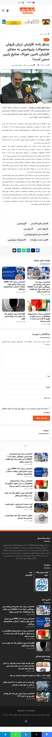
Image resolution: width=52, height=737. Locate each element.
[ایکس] (33, 250)
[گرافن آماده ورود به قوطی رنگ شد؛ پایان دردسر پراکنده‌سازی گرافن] (13, 305)
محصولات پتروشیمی (16, 240)
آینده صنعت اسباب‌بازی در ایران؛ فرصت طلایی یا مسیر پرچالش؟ (18, 505)
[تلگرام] (19, 250)
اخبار (41, 34)
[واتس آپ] (24, 250)
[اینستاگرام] (26, 721)
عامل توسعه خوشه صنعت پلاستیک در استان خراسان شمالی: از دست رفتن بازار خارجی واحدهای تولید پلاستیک (18, 666)
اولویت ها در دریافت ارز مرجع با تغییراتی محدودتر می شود (30, 675)
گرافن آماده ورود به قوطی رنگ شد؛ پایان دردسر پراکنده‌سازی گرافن (14, 316)
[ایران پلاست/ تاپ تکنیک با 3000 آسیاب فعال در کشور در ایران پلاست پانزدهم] (43, 686)
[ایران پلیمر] (26, 11)
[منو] (3, 12)
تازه (25, 445)
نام (48, 376)
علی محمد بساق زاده (38, 240)
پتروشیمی (21, 223)
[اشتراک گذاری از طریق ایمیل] (14, 250)
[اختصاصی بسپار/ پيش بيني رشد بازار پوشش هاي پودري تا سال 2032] (43, 697)
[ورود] (7, 12)
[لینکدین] (28, 250)
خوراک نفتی (42, 229)
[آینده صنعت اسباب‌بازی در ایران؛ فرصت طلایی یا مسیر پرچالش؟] (41, 508)
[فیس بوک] (38, 250)
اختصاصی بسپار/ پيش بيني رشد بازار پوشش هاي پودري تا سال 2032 (18, 695)
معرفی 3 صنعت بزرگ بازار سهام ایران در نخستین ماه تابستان (18, 517)
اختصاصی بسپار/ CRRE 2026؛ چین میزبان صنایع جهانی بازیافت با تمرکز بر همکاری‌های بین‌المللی (14, 286)
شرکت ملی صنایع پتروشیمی (35, 234)
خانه (46, 34)
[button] (38, 23)
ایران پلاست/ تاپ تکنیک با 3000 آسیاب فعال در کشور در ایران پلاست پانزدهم (18, 683)
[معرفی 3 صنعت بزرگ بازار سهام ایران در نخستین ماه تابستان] (41, 519)
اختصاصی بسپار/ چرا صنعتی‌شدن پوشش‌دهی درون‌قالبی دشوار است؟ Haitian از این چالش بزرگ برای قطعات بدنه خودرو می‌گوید (39, 287)
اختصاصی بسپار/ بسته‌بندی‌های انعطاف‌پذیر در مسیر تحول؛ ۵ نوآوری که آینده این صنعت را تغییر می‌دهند (39, 318)
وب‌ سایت (47, 398)
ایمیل (47, 387)
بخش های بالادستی (39, 223)
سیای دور (28, 229)
